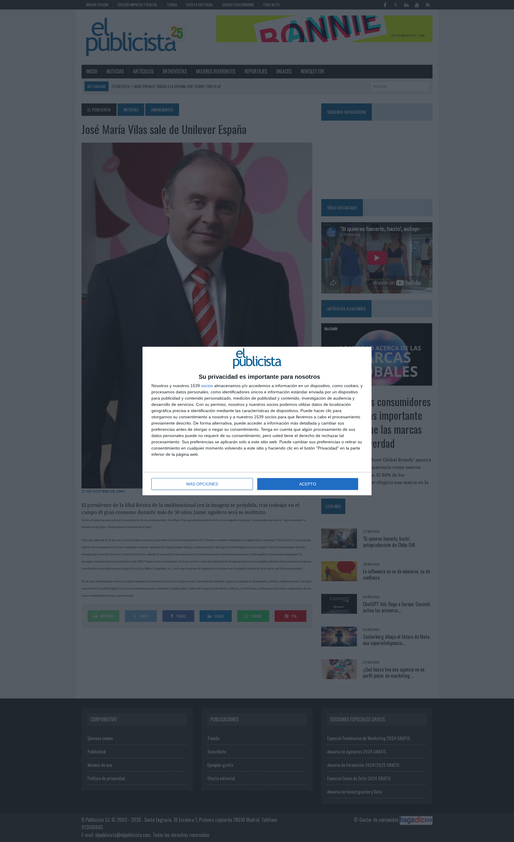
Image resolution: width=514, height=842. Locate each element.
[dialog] (257, 421)
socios (207, 386)
